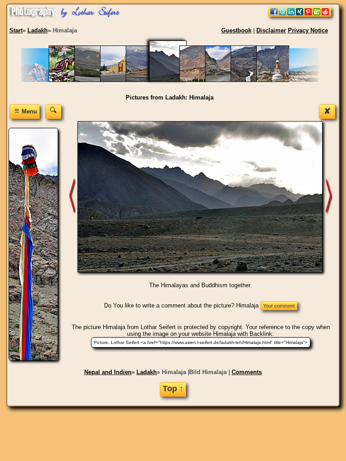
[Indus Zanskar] (226, 80)
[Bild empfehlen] (299, 14)
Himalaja (174, 372)
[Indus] (252, 80)
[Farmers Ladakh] (70, 80)
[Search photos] (53, 111)
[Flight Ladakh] (95, 80)
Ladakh (147, 372)
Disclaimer (271, 30)
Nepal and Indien (108, 372)
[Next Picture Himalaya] (329, 196)
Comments (247, 372)
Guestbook (236, 30)
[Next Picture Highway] (72, 196)
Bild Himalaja (208, 372)
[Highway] (147, 80)
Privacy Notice (308, 30)
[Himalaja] (173, 80)
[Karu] (277, 80)
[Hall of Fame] (121, 80)
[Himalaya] (200, 80)
